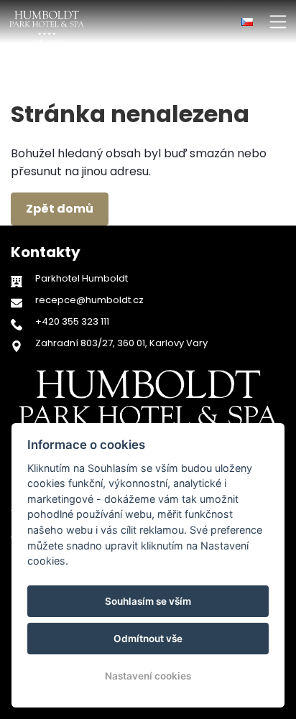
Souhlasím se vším (148, 601)
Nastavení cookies (148, 676)
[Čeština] (247, 22)
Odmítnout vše (148, 638)
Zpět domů (59, 208)
